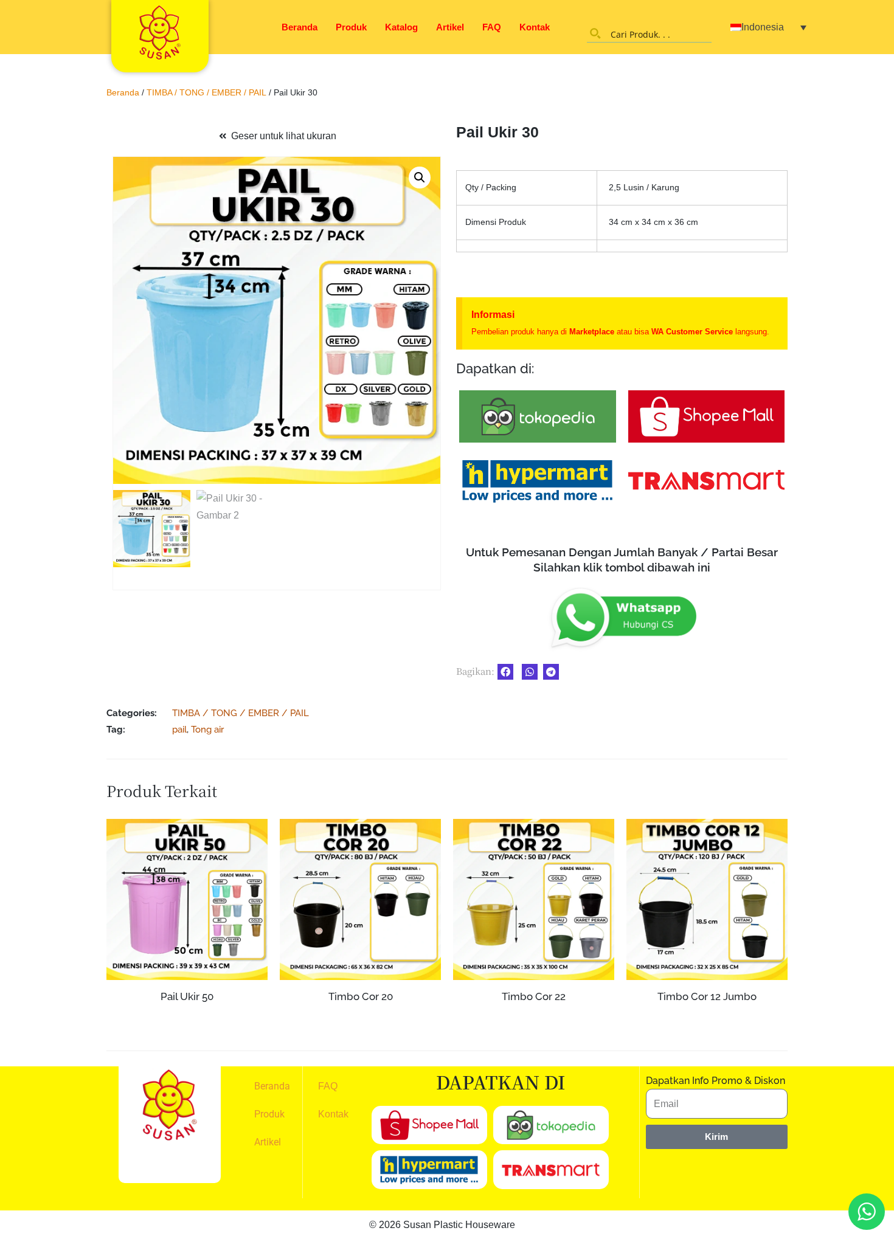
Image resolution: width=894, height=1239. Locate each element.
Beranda (299, 27)
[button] (420, 177)
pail (179, 729)
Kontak (534, 27)
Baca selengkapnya (187, 1020)
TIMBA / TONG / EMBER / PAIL (206, 92)
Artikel (450, 27)
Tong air (207, 729)
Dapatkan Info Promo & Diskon (715, 1080)
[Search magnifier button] (595, 33)
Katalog (401, 27)
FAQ (491, 27)
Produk (351, 27)
